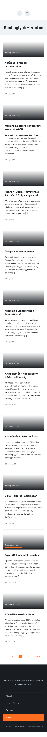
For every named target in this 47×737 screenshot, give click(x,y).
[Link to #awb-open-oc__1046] (19, 13)
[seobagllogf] (23, 670)
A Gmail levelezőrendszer (20, 614)
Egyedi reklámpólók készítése (22, 555)
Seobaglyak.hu (19, 726)
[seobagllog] (23, 4)
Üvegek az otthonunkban (20, 251)
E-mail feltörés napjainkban (21, 495)
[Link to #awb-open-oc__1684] (27, 13)
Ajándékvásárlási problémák (21, 436)
